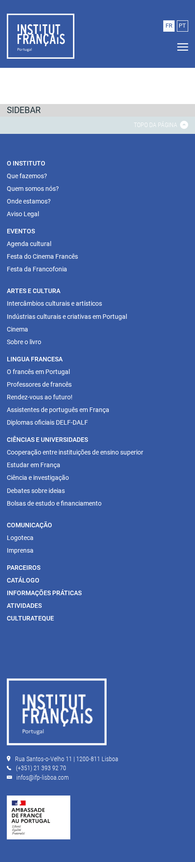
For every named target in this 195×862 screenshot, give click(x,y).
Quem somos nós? (33, 188)
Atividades (24, 605)
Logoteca (20, 537)
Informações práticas (44, 593)
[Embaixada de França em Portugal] (38, 817)
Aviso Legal (23, 214)
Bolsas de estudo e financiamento (54, 503)
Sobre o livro (24, 342)
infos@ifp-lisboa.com (42, 777)
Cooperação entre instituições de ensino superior (75, 452)
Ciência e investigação (38, 477)
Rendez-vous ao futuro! (40, 397)
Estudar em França (33, 465)
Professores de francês (39, 384)
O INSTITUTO (26, 163)
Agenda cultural (29, 243)
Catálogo (23, 580)
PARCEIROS (23, 567)
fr (169, 25)
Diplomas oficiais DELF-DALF (47, 422)
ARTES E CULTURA (33, 290)
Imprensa (20, 550)
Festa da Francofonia (37, 269)
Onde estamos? (29, 201)
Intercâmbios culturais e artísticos (54, 303)
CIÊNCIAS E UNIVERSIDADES (47, 439)
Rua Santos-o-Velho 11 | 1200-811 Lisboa (66, 759)
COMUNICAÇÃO (29, 525)
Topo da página (156, 124)
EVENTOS (21, 231)
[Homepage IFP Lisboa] (57, 714)
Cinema (17, 329)
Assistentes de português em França (58, 409)
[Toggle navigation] (180, 47)
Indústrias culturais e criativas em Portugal (67, 316)
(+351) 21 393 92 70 (41, 768)
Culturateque (30, 618)
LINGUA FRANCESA (35, 359)
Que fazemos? (27, 176)
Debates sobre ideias (36, 490)
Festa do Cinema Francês (42, 256)
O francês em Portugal (38, 371)
